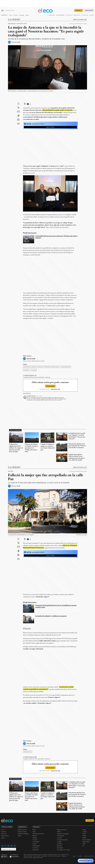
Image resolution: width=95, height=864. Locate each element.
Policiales (26, 610)
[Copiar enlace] (18, 123)
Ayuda (74, 856)
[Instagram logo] (14, 846)
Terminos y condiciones (89, 856)
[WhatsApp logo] (8, 846)
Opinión (27, 15)
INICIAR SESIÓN (50, 386)
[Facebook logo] (11, 846)
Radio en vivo (77, 15)
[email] (18, 111)
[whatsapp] (18, 119)
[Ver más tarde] (18, 103)
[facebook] (18, 115)
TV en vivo (69, 15)
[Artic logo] (4, 856)
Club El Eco (85, 15)
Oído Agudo (21, 15)
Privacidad (80, 856)
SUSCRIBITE (78, 10)
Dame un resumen (50, 127)
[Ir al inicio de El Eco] (45, 10)
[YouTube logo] (2, 846)
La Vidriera (15, 15)
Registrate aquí (55, 389)
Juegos (92, 15)
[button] (24, 103)
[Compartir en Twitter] (18, 107)
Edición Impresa (60, 15)
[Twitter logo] (5, 846)
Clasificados (52, 15)
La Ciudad (26, 241)
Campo (10, 15)
